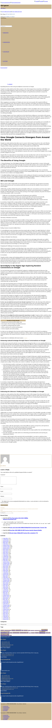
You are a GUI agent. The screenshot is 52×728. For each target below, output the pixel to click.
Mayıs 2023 (5, 566)
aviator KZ (18, 630)
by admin (10, 84)
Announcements (7, 630)
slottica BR (48, 632)
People (30, 632)
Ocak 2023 (5, 571)
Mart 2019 (5, 613)
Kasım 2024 (5, 541)
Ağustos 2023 (6, 562)
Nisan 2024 (5, 551)
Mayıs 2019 (5, 610)
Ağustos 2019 (6, 609)
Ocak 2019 (5, 616)
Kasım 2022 (5, 574)
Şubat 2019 (5, 615)
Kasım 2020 (5, 602)
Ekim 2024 (5, 542)
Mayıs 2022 (5, 583)
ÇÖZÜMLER (6, 51)
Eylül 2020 (5, 603)
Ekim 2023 (5, 559)
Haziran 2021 (6, 596)
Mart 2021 (5, 599)
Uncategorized (4, 67)
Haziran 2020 (6, 606)
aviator (13, 630)
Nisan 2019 (5, 612)
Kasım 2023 (5, 557)
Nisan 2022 (5, 584)
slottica (42, 632)
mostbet (44, 630)
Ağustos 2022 (6, 578)
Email (2, 491)
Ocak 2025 (5, 538)
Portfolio (33, 632)
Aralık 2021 (5, 589)
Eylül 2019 (5, 608)
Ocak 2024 (5, 555)
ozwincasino (16, 632)
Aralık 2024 (5, 539)
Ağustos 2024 (6, 545)
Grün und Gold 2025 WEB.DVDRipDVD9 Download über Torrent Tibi (28, 527)
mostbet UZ (5, 632)
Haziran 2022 (6, 581)
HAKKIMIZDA (6, 42)
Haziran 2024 (6, 548)
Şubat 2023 (5, 570)
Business (26, 630)
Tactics (11, 635)
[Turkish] (36, 1)
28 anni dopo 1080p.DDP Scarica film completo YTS (24, 533)
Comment (3, 474)
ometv (25, 338)
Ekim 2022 (5, 576)
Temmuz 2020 (6, 605)
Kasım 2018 (5, 619)
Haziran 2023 (6, 564)
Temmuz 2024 (6, 546)
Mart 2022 (5, 585)
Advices (2, 630)
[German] (45, 1)
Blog (22, 630)
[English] (41, 1)
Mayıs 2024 (5, 549)
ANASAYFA (5, 32)
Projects (37, 632)
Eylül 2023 (5, 560)
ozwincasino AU (24, 632)
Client (29, 630)
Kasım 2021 (5, 591)
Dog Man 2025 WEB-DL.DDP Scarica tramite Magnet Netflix (26, 530)
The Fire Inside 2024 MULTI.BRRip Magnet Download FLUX (15, 518)
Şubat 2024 (5, 553)
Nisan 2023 (5, 567)
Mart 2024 (5, 552)
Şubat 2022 (5, 587)
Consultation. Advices (37, 630)
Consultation (32, 630)
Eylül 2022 (5, 577)
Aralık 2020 (5, 601)
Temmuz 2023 (6, 563)
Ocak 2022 (5, 588)
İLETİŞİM (5, 61)
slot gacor (3, 8)
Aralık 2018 (5, 617)
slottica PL (5, 635)
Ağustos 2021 (6, 595)
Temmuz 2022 (6, 580)
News (11, 632)
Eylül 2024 (5, 544)
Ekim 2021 (5, 592)
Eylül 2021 (5, 594)
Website (2, 496)
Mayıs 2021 (5, 598)
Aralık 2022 (5, 573)
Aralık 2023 (5, 556)
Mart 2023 (5, 569)
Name (2, 486)
